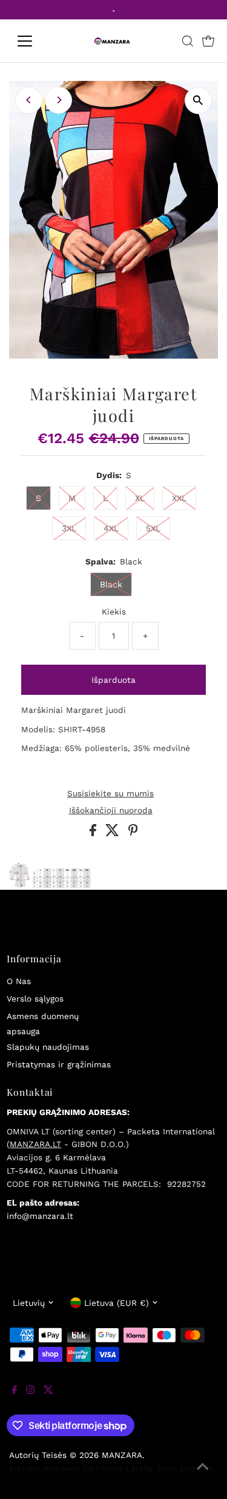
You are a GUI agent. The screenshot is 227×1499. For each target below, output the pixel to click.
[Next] (58, 99)
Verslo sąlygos (35, 998)
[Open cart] (208, 41)
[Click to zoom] (198, 100)
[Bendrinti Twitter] (113, 833)
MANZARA (122, 1455)
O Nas (19, 981)
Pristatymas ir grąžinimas (59, 1064)
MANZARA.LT (35, 1144)
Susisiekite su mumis (110, 794)
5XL (153, 528)
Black (111, 584)
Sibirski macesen (44, 1468)
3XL (69, 528)
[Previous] (28, 99)
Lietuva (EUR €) (116, 1303)
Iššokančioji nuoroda (111, 811)
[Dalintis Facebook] (94, 833)
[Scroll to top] (203, 1475)
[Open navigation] (34, 41)
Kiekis (114, 611)
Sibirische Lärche (118, 1468)
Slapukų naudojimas (48, 1047)
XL (140, 498)
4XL (111, 528)
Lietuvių (29, 1303)
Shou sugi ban (185, 1468)
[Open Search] (187, 41)
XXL (179, 498)
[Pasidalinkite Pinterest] (133, 833)
